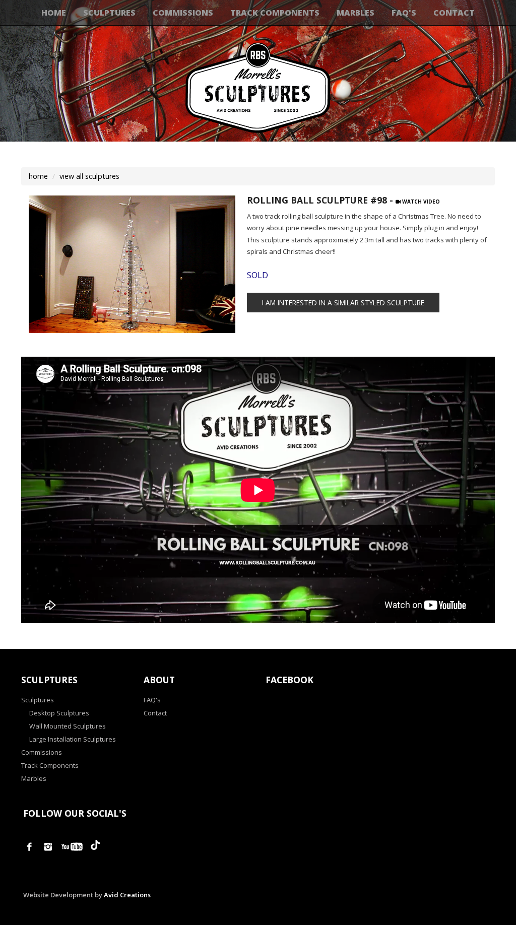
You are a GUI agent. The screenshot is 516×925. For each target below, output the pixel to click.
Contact (454, 12)
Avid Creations (127, 894)
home (38, 176)
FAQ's (404, 12)
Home (53, 12)
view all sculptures (89, 176)
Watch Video (420, 201)
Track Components (274, 12)
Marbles (355, 12)
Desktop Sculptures (59, 712)
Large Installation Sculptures (72, 739)
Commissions (183, 12)
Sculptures (109, 12)
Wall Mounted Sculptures (67, 726)
